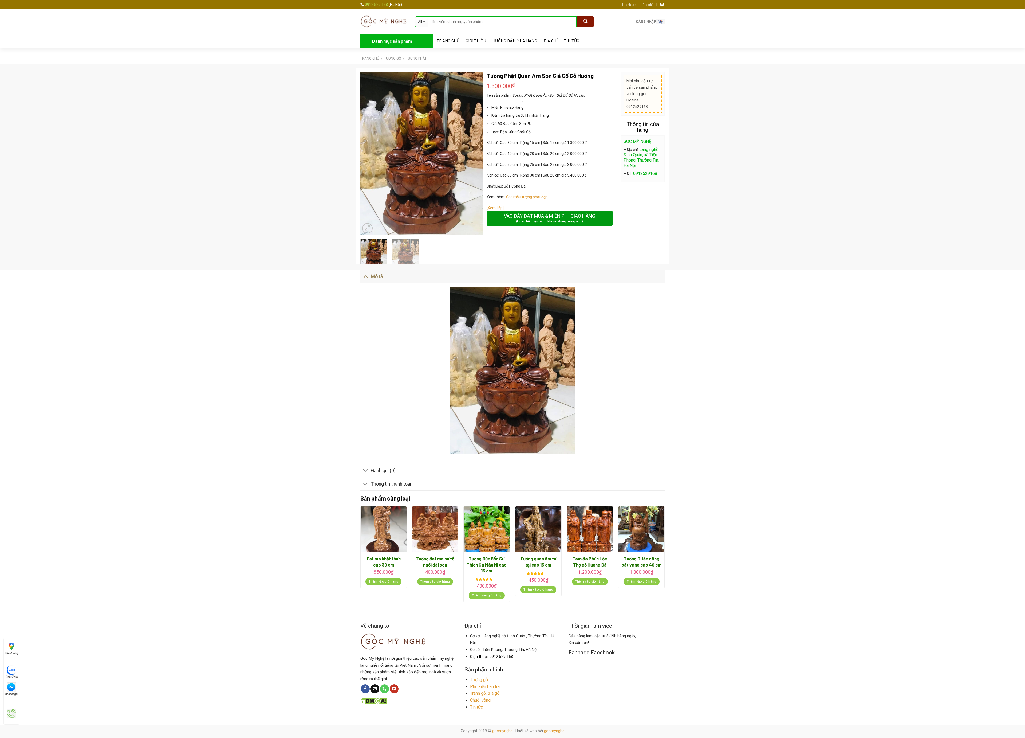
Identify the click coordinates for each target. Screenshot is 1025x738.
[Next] (473, 153)
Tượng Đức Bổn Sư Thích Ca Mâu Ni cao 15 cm (487, 564)
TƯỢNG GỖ (392, 58)
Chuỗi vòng (480, 700)
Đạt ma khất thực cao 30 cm (383, 561)
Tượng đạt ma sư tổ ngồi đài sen (435, 561)
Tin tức (571, 40)
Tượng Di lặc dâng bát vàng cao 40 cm (641, 561)
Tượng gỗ (479, 679)
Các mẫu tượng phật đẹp (526, 197)
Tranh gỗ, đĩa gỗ (484, 693)
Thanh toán (630, 4)
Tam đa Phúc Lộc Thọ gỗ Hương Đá (590, 561)
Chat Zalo (12, 676)
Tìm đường (11, 653)
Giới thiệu (476, 40)
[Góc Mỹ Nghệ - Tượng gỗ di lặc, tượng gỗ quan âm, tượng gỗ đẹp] (383, 21)
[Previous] (369, 153)
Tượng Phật (416, 58)
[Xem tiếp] (495, 208)
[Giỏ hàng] (660, 21)
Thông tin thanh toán (391, 484)
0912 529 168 (377, 4)
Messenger (11, 694)
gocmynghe (502, 731)
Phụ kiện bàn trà (485, 686)
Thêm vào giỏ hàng (383, 581)
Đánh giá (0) (383, 470)
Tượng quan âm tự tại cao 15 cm (538, 561)
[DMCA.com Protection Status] (373, 700)
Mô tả (377, 276)
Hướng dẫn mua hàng (514, 40)
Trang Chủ (448, 40)
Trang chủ (369, 58)
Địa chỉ (647, 4)
